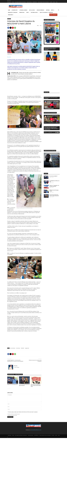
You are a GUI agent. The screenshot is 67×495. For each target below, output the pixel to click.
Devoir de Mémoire (40, 10)
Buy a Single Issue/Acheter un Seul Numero (21, 435)
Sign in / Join (8, 0)
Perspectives (21, 12)
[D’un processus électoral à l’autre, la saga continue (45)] (24, 380)
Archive (13, 435)
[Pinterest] (13, 28)
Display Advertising (30, 435)
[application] (52, 119)
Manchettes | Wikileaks (12, 12)
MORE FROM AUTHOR (18, 374)
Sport (27, 12)
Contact (56, 435)
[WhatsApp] (15, 28)
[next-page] (9, 388)
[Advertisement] (42, 6)
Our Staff (53, 435)
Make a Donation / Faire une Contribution (45, 435)
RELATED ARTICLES (11, 374)
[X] (11, 28)
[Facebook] (8, 28)
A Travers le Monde (23, 10)
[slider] (57, 132)
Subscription (9, 435)
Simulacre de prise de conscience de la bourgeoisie (35, 361)
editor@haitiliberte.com (36, 429)
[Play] (45, 122)
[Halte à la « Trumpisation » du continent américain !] (46, 186)
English (9, 57)
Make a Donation (53, 14)
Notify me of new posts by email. (12, 415)
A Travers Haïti (14, 10)
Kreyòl (52, 10)
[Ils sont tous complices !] (46, 177)
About (59, 435)
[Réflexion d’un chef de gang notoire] (12, 380)
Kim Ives (8, 25)
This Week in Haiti (34, 12)
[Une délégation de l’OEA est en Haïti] (46, 182)
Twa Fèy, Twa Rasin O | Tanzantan (46, 12)
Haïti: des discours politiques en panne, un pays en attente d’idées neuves (36, 385)
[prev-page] (8, 388)
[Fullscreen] (58, 122)
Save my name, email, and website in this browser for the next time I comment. (23, 411)
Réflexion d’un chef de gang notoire (12, 384)
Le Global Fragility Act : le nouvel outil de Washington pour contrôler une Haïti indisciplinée (15, 361)
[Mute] (56, 122)
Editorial (48, 10)
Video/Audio (10, 14)
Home (9, 10)
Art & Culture (32, 10)
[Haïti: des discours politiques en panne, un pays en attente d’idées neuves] (36, 380)
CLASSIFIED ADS (36, 435)
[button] (58, 10)
